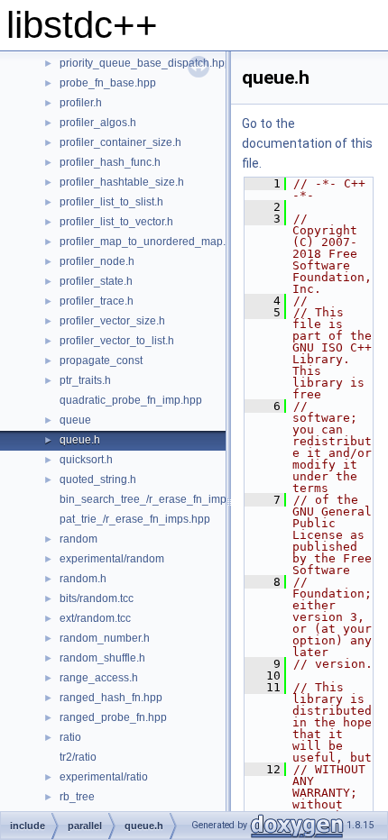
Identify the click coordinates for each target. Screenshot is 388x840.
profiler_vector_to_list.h (117, 340)
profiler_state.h (96, 281)
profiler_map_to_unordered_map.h (146, 241)
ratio (70, 737)
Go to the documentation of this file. (307, 143)
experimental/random (112, 558)
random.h (83, 578)
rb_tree (77, 796)
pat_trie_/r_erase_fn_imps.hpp (135, 519)
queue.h (80, 440)
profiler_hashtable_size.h (122, 182)
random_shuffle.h (102, 658)
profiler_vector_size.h (112, 321)
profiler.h (81, 102)
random (78, 539)
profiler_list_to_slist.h (111, 202)
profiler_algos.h (98, 122)
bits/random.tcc (97, 598)
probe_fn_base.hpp (108, 83)
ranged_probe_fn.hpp (113, 717)
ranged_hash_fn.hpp (111, 697)
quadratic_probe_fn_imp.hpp (131, 400)
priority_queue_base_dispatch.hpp (145, 63)
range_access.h (99, 677)
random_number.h (105, 638)
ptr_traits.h (85, 380)
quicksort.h (86, 459)
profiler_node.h (97, 261)
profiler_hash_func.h (110, 162)
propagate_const (101, 360)
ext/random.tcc (95, 618)
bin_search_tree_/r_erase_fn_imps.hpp (157, 499)
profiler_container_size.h (120, 142)
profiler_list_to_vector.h (116, 221)
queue (75, 420)
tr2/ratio (78, 757)
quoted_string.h (98, 479)
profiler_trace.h (97, 301)
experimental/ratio (104, 777)
